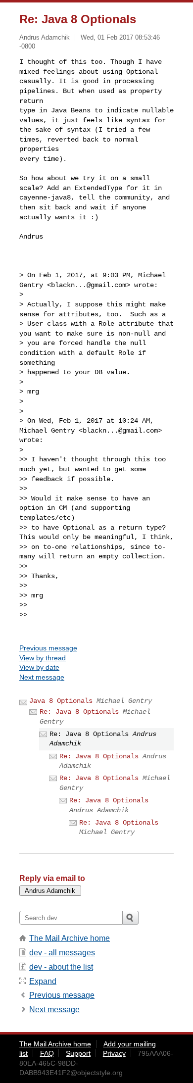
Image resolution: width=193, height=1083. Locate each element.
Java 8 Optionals (61, 701)
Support (78, 1053)
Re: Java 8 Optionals (79, 712)
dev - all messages (62, 952)
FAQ (47, 1053)
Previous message (48, 648)
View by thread (42, 658)
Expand (42, 981)
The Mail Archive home (69, 938)
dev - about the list (61, 967)
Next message (41, 677)
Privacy (114, 1053)
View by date (39, 667)
